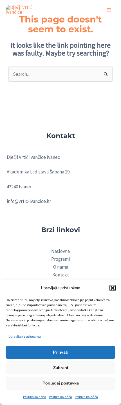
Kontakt (60, 275)
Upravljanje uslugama (24, 336)
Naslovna (60, 251)
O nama (60, 267)
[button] (112, 288)
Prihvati (60, 352)
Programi (60, 259)
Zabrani (60, 367)
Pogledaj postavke (60, 383)
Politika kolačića (34, 397)
